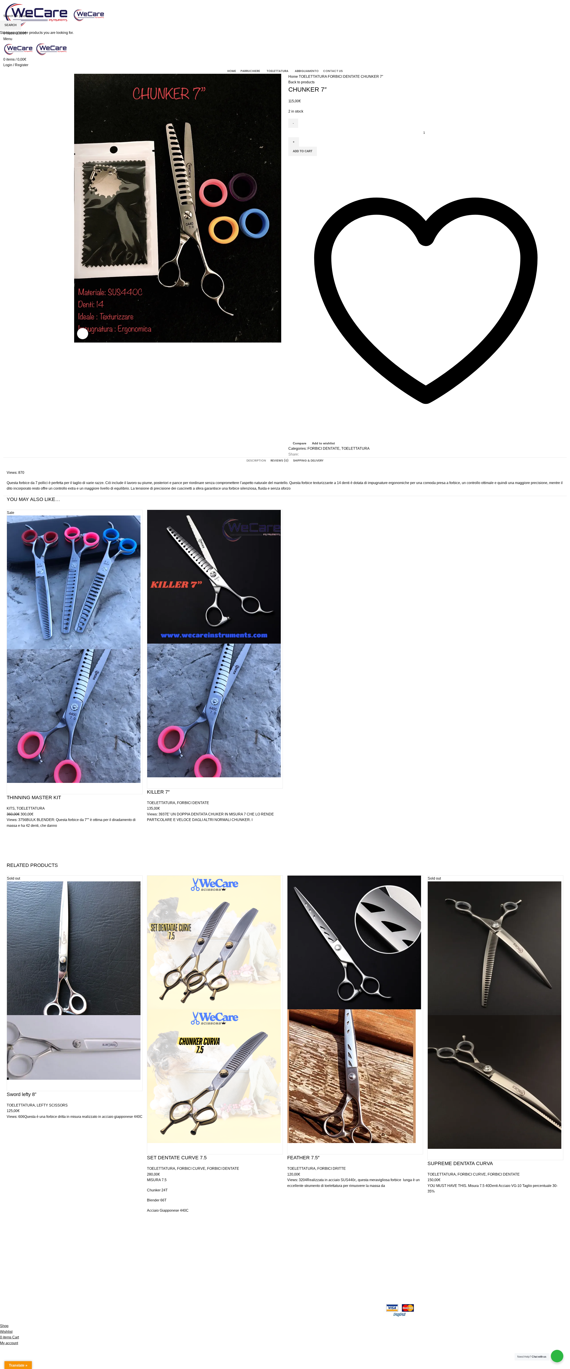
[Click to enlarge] (82, 333)
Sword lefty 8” (21, 1094)
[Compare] (12, 788)
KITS (11, 808)
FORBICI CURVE (191, 1168)
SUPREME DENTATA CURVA (460, 1163)
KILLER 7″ (158, 792)
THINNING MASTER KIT (34, 797)
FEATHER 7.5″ (303, 1157)
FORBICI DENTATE (193, 803)
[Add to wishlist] (12, 834)
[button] (12, 845)
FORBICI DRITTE (331, 1168)
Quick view (12, 856)
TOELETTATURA (30, 808)
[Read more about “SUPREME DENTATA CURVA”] (433, 1211)
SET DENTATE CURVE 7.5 (177, 1157)
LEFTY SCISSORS (52, 1105)
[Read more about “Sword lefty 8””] (12, 1136)
